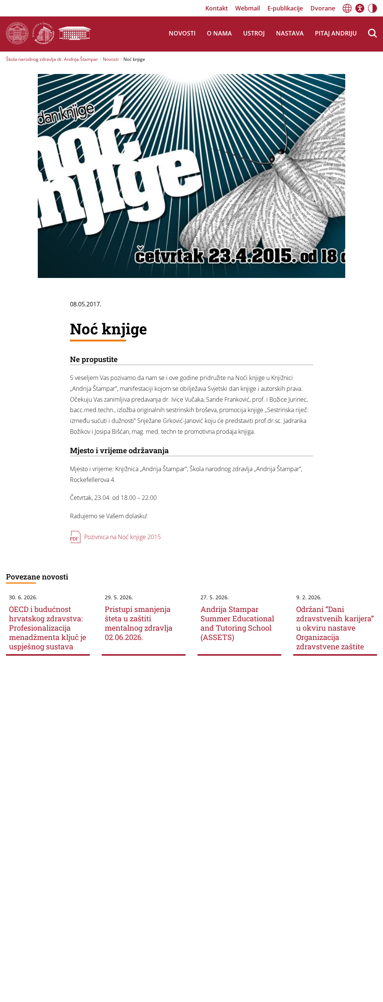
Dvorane (322, 8)
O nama (219, 33)
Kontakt (216, 8)
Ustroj (254, 33)
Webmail (247, 8)
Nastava (290, 33)
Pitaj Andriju (336, 33)
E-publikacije (285, 8)
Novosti (182, 33)
